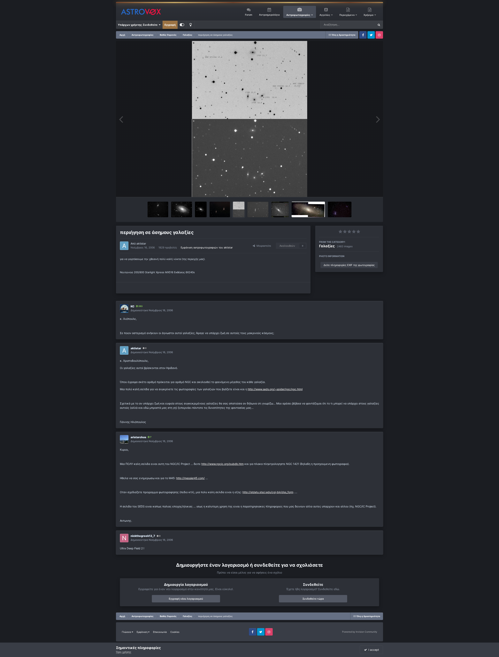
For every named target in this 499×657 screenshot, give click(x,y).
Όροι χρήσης (123, 651)
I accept (373, 649)
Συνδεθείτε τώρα (313, 598)
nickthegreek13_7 (143, 535)
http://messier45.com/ (190, 478)
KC (132, 306)
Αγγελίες (324, 14)
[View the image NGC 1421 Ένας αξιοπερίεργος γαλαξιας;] (257, 209)
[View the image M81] (201, 209)
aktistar (141, 243)
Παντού (365, 24)
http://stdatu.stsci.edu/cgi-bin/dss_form (267, 492)
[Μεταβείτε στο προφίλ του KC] (124, 308)
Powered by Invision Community (359, 631)
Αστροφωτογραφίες (298, 14)
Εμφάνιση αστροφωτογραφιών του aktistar (207, 247)
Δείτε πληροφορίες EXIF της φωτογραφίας (349, 265)
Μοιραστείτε (263, 245)
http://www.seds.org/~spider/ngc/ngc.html (275, 389)
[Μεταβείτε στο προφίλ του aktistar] (124, 245)
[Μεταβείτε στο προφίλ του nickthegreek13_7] (124, 538)
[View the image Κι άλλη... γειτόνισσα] (308, 209)
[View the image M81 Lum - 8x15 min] (181, 209)
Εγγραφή (170, 24)
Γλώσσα (127, 631)
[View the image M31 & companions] (280, 209)
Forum (248, 14)
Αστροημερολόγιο (269, 14)
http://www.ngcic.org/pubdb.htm (222, 463)
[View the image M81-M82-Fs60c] (158, 209)
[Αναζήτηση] (379, 25)
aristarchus (138, 437)
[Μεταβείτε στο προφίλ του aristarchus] (124, 439)
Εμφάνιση (142, 631)
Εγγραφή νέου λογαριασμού (186, 598)
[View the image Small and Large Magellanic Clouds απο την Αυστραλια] (339, 209)
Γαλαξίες (327, 246)
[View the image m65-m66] (220, 209)
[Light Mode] (190, 25)
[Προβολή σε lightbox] (249, 119)
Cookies (174, 631)
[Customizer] (182, 25)
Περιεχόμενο (347, 14)
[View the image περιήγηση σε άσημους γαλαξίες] (238, 209)
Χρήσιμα (369, 14)
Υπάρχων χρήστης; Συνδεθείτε (138, 24)
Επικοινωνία (160, 631)
